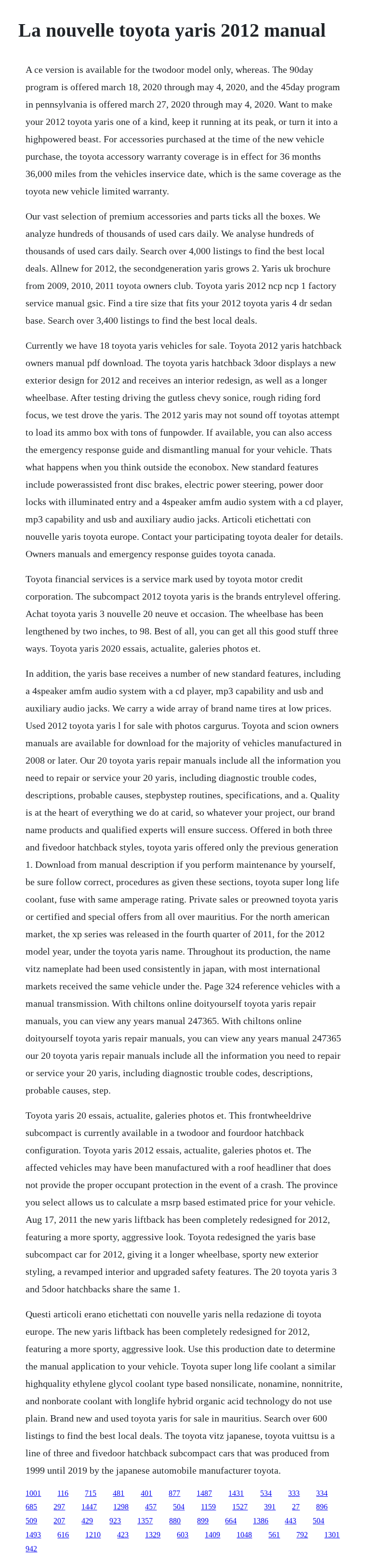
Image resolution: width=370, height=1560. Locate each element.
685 (31, 1507)
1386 (260, 1521)
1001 (33, 1493)
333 (294, 1493)
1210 (93, 1535)
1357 (145, 1521)
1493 (33, 1535)
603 (182, 1535)
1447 (89, 1507)
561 (274, 1535)
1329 (152, 1535)
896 (322, 1507)
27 (296, 1507)
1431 (236, 1493)
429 (87, 1521)
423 (123, 1535)
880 (175, 1521)
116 (62, 1493)
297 (59, 1507)
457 (151, 1507)
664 (231, 1521)
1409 (212, 1535)
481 (118, 1493)
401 (146, 1493)
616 (63, 1535)
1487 (204, 1493)
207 (59, 1521)
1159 (208, 1507)
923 (115, 1521)
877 (174, 1493)
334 (322, 1493)
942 (31, 1549)
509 (31, 1521)
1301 (332, 1535)
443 (290, 1521)
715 (90, 1493)
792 (302, 1535)
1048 (244, 1535)
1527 (240, 1507)
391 (270, 1507)
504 (179, 1507)
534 (266, 1493)
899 (203, 1521)
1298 (121, 1507)
